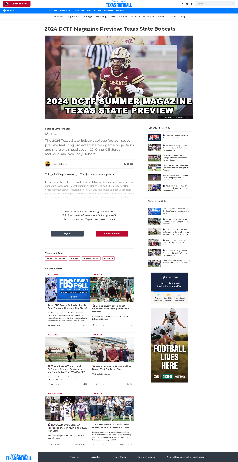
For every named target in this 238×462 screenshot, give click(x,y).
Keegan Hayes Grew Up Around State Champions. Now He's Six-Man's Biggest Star (176, 177)
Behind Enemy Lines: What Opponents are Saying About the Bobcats (110, 309)
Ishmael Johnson (59, 164)
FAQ (183, 16)
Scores (53, 10)
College (88, 16)
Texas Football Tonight (142, 16)
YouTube (108, 10)
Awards (162, 16)
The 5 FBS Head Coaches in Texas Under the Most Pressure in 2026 (176, 262)
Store (97, 10)
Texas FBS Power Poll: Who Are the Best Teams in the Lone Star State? (176, 211)
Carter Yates (56, 445)
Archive (123, 16)
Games (173, 16)
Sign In (67, 233)
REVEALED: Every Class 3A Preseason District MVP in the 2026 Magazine (67, 428)
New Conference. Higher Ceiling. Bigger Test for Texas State (174, 242)
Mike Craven (56, 325)
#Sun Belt (108, 259)
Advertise (96, 457)
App (89, 10)
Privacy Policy (119, 457)
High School (74, 16)
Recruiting (101, 16)
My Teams (58, 16)
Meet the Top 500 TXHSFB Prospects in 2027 (175, 137)
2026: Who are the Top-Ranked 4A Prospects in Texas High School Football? (177, 167)
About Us (74, 457)
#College (74, 259)
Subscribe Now (18, 4)
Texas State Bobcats (56, 259)
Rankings (65, 10)
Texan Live (78, 10)
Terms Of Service (146, 457)
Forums (120, 10)
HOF (113, 16)
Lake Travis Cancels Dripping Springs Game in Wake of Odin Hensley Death (175, 158)
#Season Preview (91, 259)
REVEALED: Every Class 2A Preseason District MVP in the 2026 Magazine (175, 188)
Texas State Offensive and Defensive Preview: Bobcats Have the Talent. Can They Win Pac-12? (66, 369)
